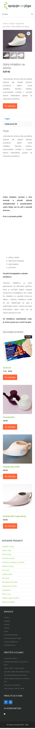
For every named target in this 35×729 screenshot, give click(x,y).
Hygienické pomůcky (9, 586)
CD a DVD (5, 570)
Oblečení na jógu (8, 566)
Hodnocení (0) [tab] (11, 124)
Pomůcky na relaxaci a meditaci (13, 562)
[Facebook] (6, 702)
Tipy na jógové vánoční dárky (14, 688)
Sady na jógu (6, 554)
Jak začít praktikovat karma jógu (15, 675)
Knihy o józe (6, 594)
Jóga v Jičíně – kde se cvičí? (14, 668)
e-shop (11, 24)
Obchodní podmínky (11, 635)
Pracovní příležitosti (11, 642)
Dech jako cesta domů (12, 685)
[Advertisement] (17, 178)
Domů (5, 24)
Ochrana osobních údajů (12, 638)
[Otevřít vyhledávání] (32, 14)
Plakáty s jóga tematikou (11, 598)
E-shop (6, 617)
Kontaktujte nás (9, 645)
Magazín (7, 621)
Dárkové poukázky (8, 602)
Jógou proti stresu (10, 658)
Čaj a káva (5, 578)
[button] (28, 33)
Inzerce (6, 628)
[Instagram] (10, 702)
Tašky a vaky (6, 550)
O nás (6, 631)
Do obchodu (10, 106)
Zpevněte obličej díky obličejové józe (17, 672)
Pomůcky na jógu (8, 558)
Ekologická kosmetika (10, 582)
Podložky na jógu (8, 546)
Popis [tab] (7, 119)
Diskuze (7, 624)
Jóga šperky (6, 590)
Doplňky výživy (7, 574)
